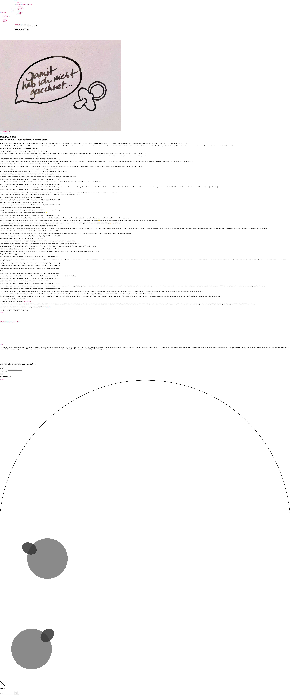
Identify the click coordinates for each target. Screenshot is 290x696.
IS (3, 379)
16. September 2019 (5, 131)
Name (1, 368)
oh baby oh (14, 321)
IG (0, 379)
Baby (1, 321)
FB (2, 379)
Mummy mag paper (7, 321)
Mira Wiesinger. (27, 301)
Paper (18, 321)
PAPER (20, 24)
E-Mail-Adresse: (4, 371)
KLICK (48, 307)
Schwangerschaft (8, 133)
